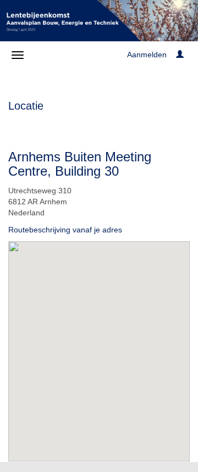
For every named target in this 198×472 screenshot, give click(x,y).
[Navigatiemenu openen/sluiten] (18, 55)
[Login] (180, 54)
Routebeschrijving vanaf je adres (65, 229)
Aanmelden (147, 54)
